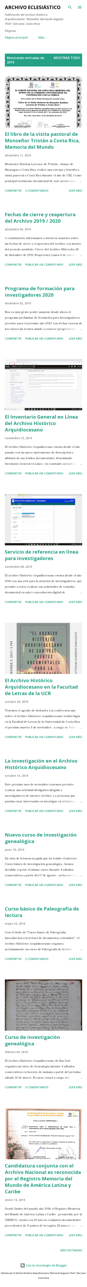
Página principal (16, 37)
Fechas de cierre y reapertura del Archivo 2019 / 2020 (40, 217)
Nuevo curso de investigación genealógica (41, 837)
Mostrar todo (67, 58)
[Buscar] (70, 7)
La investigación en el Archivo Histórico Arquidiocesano (41, 763)
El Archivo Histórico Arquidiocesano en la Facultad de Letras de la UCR (41, 687)
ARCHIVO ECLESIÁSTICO (32, 7)
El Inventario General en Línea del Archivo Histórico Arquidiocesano (41, 423)
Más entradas (71, 1250)
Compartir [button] (13, 190)
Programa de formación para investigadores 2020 (39, 291)
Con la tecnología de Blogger (46, 1265)
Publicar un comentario (44, 264)
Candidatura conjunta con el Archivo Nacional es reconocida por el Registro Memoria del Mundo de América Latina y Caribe (43, 1178)
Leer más (75, 190)
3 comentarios (36, 190)
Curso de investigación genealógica (32, 1040)
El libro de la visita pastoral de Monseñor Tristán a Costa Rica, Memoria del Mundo (42, 140)
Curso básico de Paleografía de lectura (42, 911)
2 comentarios (36, 959)
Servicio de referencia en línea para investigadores (41, 554)
